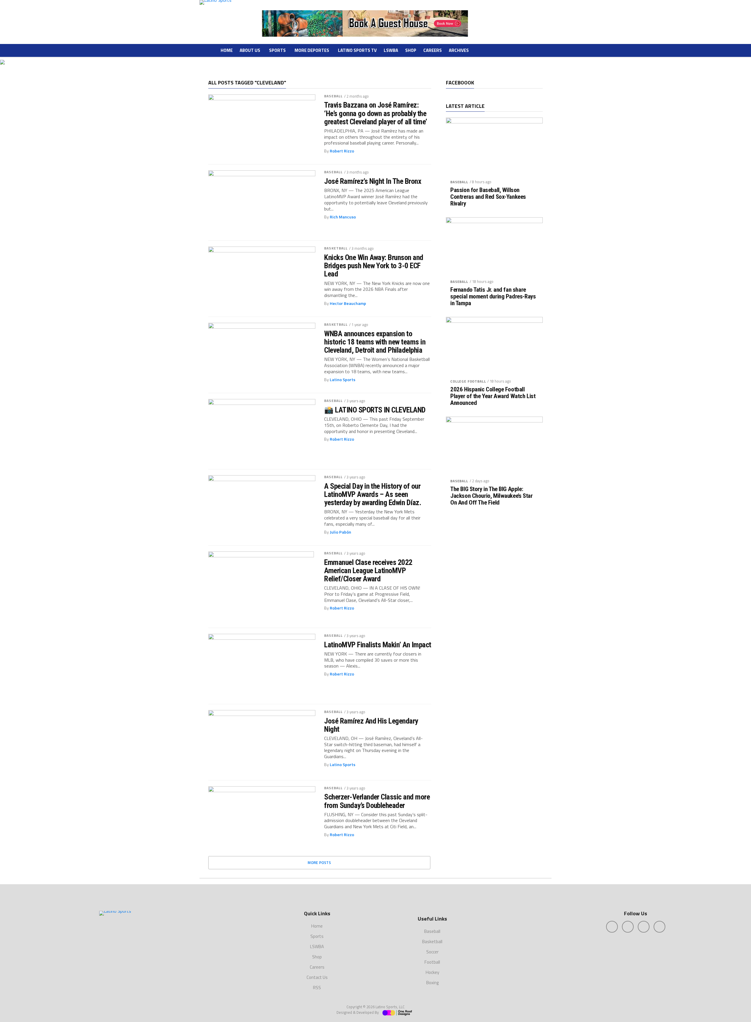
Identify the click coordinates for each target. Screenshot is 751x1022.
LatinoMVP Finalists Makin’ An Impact (377, 645)
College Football (468, 381)
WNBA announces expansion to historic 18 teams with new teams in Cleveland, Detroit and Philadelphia (374, 342)
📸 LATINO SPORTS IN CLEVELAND (375, 410)
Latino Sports (342, 379)
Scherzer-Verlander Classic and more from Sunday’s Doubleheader (377, 801)
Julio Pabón (340, 532)
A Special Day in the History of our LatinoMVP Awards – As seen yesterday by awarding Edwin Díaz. (372, 494)
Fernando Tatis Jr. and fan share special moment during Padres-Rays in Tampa (493, 296)
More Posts (319, 862)
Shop (410, 50)
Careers (432, 50)
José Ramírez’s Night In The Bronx (372, 181)
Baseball (333, 96)
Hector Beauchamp (348, 303)
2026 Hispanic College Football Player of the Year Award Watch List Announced (492, 396)
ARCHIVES (459, 50)
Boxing (432, 982)
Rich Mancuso (343, 217)
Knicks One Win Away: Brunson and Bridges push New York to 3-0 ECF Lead (373, 265)
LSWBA (391, 50)
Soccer (432, 951)
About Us (250, 50)
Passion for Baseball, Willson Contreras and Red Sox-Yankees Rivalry (488, 197)
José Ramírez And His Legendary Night (371, 725)
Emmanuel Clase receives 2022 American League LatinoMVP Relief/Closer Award (368, 570)
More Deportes (312, 50)
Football (432, 962)
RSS (317, 987)
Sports (277, 50)
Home (227, 50)
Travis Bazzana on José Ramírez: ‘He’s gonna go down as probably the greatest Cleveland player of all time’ (375, 113)
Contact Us (317, 977)
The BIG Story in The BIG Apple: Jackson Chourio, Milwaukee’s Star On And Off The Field (491, 496)
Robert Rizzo (342, 151)
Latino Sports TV (357, 50)
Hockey (432, 972)
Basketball (336, 248)
